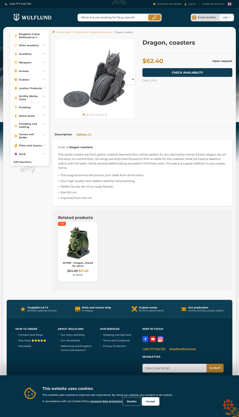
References (67, 346)
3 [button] (89, 114)
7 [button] (102, 114)
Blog (82, 334)
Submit (215, 368)
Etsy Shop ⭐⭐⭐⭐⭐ (32, 340)
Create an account (213, 3)
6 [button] (99, 114)
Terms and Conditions (116, 340)
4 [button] (93, 114)
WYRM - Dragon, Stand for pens (78, 264)
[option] (95, 79)
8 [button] (105, 114)
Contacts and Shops (169, 3)
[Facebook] (145, 339)
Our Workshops (70, 340)
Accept (150, 401)
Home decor (64, 32)
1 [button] (83, 114)
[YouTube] (153, 339)
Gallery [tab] (84, 134)
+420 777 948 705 (20, 3)
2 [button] (86, 114)
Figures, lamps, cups (101, 32)
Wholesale (24, 346)
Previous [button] (56, 79)
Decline (132, 401)
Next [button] (132, 79)
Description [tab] (63, 134)
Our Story (67, 334)
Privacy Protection (114, 346)
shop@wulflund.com (182, 348)
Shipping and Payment (117, 334)
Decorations (80, 32)
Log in (192, 3)
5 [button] (96, 114)
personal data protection (106, 401)
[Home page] (53, 32)
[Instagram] (160, 339)
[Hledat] (154, 17)
